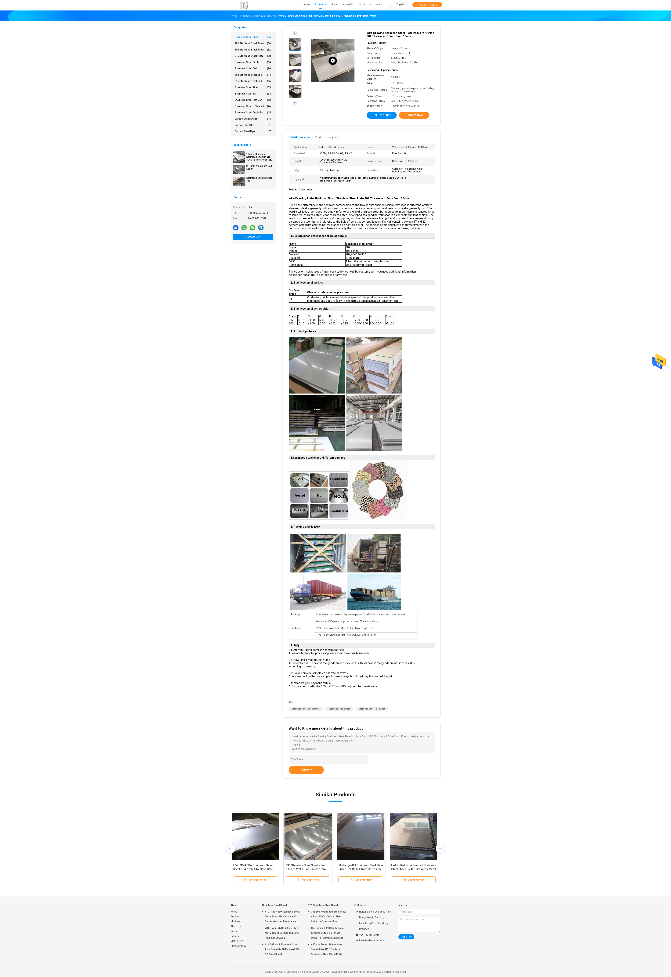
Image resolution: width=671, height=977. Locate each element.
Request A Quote (427, 4)
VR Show (236, 921)
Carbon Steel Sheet (253, 118)
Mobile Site (237, 941)
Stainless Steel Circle (253, 62)
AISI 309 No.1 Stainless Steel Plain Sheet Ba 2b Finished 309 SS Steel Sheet (282, 949)
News (234, 931)
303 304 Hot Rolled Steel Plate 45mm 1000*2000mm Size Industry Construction (328, 916)
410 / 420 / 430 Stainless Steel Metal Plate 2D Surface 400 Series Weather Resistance (282, 916)
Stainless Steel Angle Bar (253, 112)
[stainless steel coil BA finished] (332, 60)
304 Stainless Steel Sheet (253, 49)
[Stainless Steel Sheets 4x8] (239, 181)
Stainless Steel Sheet (253, 37)
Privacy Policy (238, 946)
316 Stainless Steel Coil (253, 81)
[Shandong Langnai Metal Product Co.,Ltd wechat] (252, 227)
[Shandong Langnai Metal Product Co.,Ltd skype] (261, 227)
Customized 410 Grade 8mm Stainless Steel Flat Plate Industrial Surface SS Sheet (327, 933)
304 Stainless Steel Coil (253, 74)
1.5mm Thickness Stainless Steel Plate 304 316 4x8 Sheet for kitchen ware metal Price (258, 157)
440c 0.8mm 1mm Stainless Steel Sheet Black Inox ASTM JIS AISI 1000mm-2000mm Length (254, 869)
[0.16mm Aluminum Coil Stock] (239, 169)
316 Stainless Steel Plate (253, 56)
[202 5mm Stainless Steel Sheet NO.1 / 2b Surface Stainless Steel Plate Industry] (413, 836)
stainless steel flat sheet (372, 709)
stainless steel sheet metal (306, 709)
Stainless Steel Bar (253, 93)
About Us (236, 926)
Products (236, 916)
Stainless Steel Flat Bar (253, 100)
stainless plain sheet (339, 709)
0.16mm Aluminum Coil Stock (259, 167)
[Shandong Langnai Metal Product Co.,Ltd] (244, 5)
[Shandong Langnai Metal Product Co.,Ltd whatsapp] (244, 227)
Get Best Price (382, 115)
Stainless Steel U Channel (253, 106)
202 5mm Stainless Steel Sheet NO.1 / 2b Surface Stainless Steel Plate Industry (412, 869)
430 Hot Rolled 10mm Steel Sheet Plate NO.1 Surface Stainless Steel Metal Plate (326, 949)
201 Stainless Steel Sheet (253, 43)
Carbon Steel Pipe (253, 131)
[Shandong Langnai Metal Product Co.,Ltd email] (236, 227)
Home (234, 911)
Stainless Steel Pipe (253, 87)
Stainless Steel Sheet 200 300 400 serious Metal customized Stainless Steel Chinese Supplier (360, 869)
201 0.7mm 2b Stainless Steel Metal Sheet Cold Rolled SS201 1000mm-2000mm (283, 933)
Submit (306, 770)
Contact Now (253, 237)
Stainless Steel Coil (253, 68)
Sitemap (235, 936)
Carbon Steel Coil (253, 125)
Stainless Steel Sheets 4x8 (259, 179)
